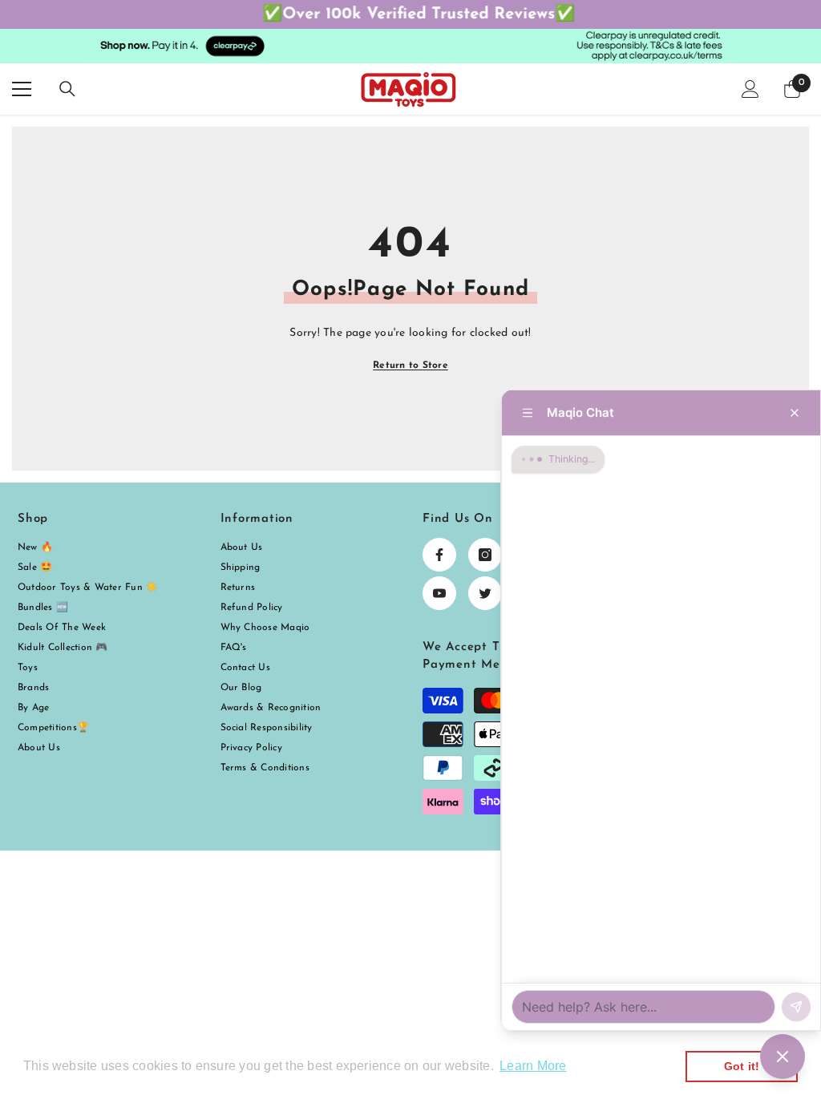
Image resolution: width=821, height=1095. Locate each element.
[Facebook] (439, 555)
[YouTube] (439, 593)
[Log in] (750, 89)
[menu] (21, 89)
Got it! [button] (742, 1066)
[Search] (67, 89)
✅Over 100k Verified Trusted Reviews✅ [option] (410, 14)
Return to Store (410, 365)
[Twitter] (485, 593)
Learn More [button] (532, 1066)
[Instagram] (485, 555)
